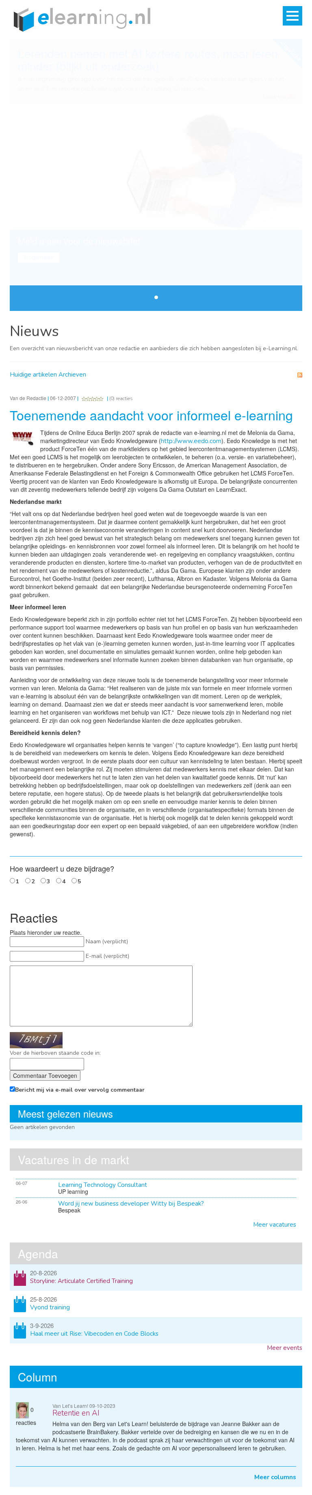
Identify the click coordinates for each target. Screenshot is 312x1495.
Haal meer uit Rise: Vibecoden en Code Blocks (94, 1334)
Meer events (284, 1348)
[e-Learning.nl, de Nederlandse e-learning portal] (80, 19)
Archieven (72, 375)
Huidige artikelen (33, 375)
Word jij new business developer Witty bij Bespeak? (131, 1203)
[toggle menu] (292, 16)
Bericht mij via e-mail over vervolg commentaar (80, 1090)
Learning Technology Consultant (102, 1185)
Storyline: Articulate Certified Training (81, 1281)
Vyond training (50, 1307)
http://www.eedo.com (191, 441)
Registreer (38, 257)
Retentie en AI (76, 1413)
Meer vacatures (274, 1225)
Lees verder (279, 97)
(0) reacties (121, 398)
